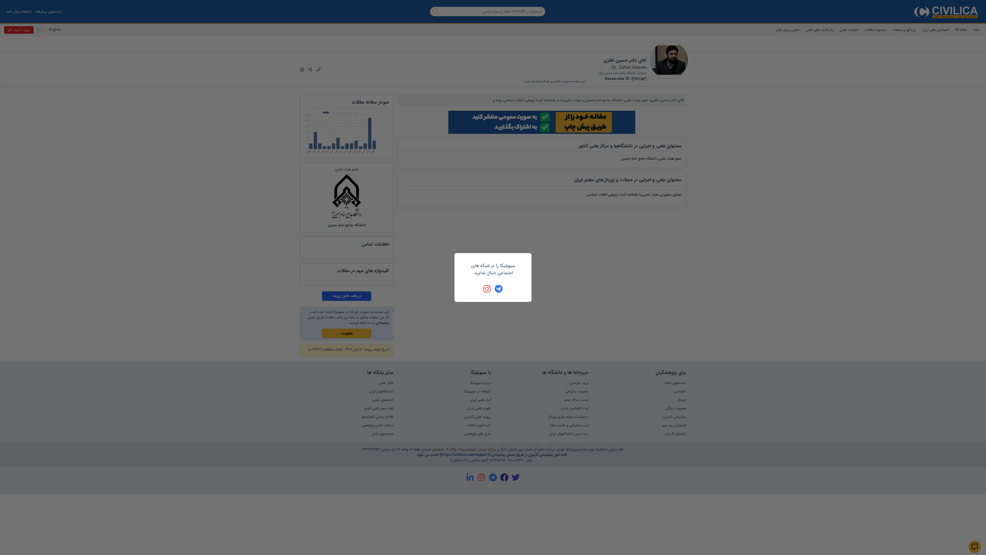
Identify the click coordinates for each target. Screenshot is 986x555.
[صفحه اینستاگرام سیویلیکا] (487, 289)
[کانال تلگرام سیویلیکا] (499, 289)
